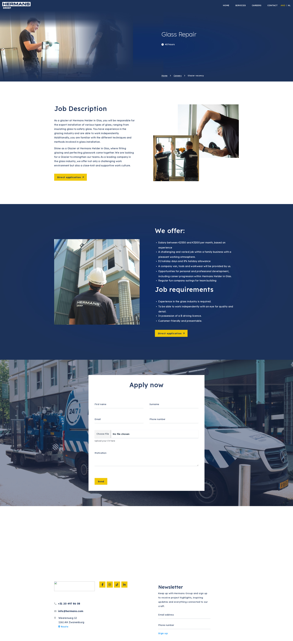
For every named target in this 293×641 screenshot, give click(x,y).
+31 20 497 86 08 (68, 603)
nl (289, 5)
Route (64, 626)
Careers (178, 75)
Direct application (69, 177)
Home (164, 75)
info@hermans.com (70, 611)
